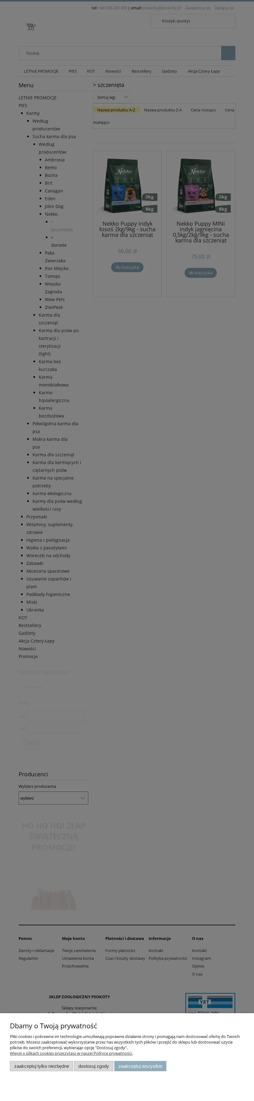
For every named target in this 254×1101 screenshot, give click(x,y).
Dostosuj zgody (93, 1066)
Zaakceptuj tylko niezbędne (41, 1066)
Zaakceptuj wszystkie (140, 1066)
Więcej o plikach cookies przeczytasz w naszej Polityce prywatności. (71, 1053)
